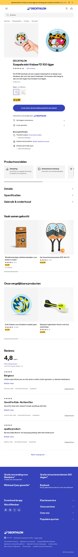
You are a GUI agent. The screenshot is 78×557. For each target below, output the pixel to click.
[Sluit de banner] (72, 2)
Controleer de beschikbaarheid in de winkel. (39, 108)
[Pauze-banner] (69, 2)
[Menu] (6, 8)
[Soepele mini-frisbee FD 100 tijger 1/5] (21, 40)
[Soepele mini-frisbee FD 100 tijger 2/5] (57, 40)
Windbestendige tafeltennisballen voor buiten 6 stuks (21, 258)
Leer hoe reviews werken (12, 366)
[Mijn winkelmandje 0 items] (71, 8)
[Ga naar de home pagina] (36, 8)
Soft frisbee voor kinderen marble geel (21, 324)
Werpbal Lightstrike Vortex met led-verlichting (54, 325)
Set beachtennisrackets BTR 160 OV (54, 257)
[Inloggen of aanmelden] (66, 8)
